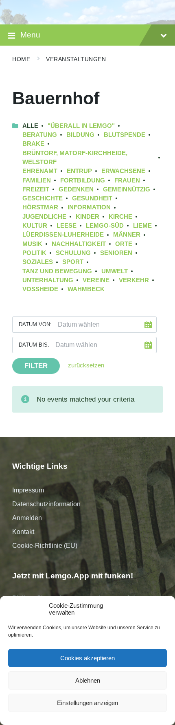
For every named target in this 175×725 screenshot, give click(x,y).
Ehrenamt (39, 171)
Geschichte (42, 198)
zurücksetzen (86, 365)
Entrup (79, 171)
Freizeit (35, 189)
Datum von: (35, 324)
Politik (34, 253)
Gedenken (76, 189)
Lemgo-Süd (105, 225)
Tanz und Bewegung (57, 271)
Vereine (96, 280)
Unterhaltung (47, 280)
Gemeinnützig (126, 189)
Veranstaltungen (76, 59)
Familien (36, 180)
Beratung (39, 135)
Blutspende (124, 135)
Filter (36, 366)
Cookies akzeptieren (87, 658)
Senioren (116, 253)
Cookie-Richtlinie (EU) (44, 545)
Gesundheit (92, 198)
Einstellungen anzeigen (87, 702)
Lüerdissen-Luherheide (63, 234)
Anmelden (27, 517)
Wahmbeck (86, 289)
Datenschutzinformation (46, 504)
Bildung (80, 135)
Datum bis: (34, 345)
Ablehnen (87, 680)
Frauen (127, 180)
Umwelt (114, 271)
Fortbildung (82, 180)
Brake (33, 144)
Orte (123, 244)
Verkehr (134, 280)
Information (89, 207)
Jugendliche (44, 216)
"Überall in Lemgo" (81, 126)
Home (21, 59)
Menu (30, 35)
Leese (67, 225)
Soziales (37, 262)
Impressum (28, 490)
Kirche (120, 216)
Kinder (87, 216)
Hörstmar (40, 207)
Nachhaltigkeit (79, 244)
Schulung (73, 253)
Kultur (34, 225)
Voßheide (40, 289)
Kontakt (23, 531)
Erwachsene (123, 171)
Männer (126, 234)
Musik (32, 244)
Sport (72, 262)
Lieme (142, 225)
